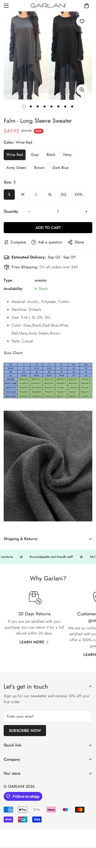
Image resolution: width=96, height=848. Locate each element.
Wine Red (14, 154)
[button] (86, 5)
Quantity (11, 211)
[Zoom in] (81, 89)
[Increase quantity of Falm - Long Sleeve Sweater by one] (86, 211)
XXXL (79, 194)
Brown (39, 167)
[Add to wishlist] (81, 21)
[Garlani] (48, 5)
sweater (40, 280)
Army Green (16, 167)
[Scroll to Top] (87, 822)
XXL (64, 194)
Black (51, 154)
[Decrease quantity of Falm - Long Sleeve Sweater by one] (29, 211)
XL (50, 194)
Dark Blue (60, 167)
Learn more (31, 642)
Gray (35, 154)
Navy (67, 154)
